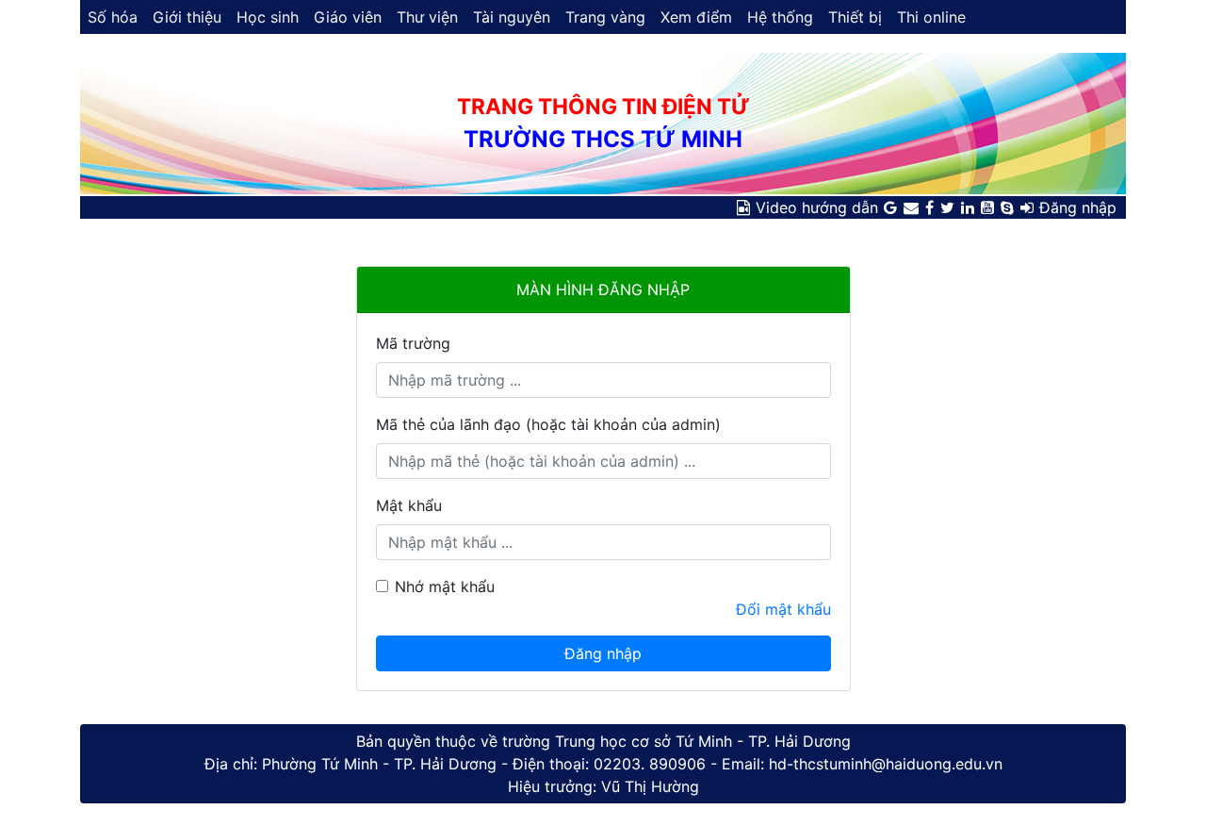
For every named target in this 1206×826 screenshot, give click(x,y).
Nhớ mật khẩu (445, 586)
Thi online (931, 17)
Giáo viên (348, 17)
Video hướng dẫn (817, 207)
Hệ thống (780, 17)
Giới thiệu (187, 17)
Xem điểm (696, 17)
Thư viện (427, 17)
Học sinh (267, 17)
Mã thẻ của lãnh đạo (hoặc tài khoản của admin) (548, 424)
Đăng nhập (1077, 207)
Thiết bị (855, 17)
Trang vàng (605, 17)
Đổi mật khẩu (783, 609)
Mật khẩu (409, 505)
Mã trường (413, 343)
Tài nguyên (511, 17)
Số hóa (113, 17)
